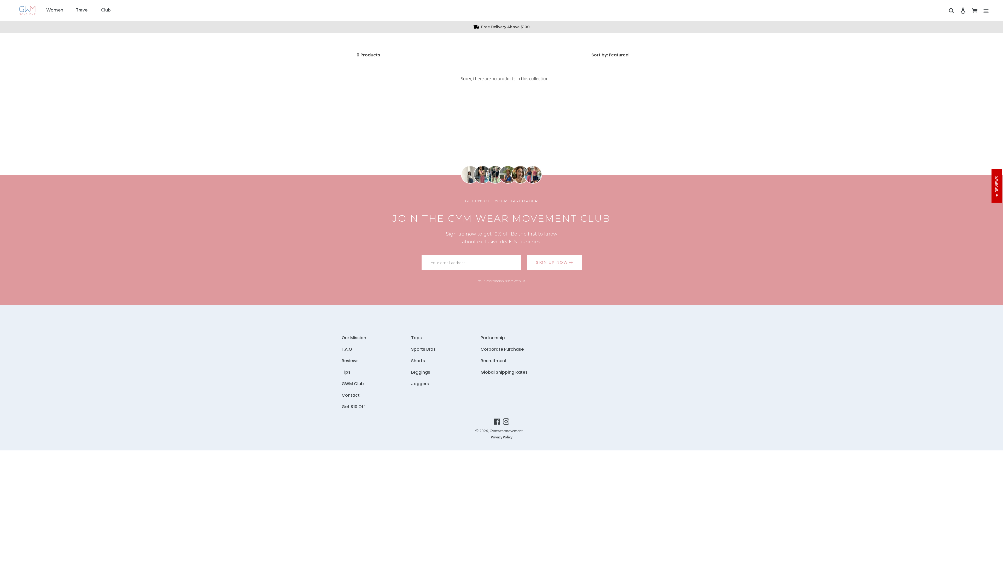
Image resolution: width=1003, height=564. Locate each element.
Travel (82, 10)
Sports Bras (423, 349)
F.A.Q (347, 349)
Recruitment (494, 361)
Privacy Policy (501, 437)
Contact (351, 395)
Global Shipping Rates (504, 372)
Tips (346, 372)
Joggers (420, 384)
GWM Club (353, 384)
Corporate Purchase (502, 349)
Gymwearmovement (506, 431)
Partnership (493, 338)
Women (54, 10)
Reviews (350, 361)
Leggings (420, 372)
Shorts (418, 361)
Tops (416, 338)
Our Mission (354, 338)
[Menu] (986, 10)
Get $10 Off (353, 407)
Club (106, 10)
